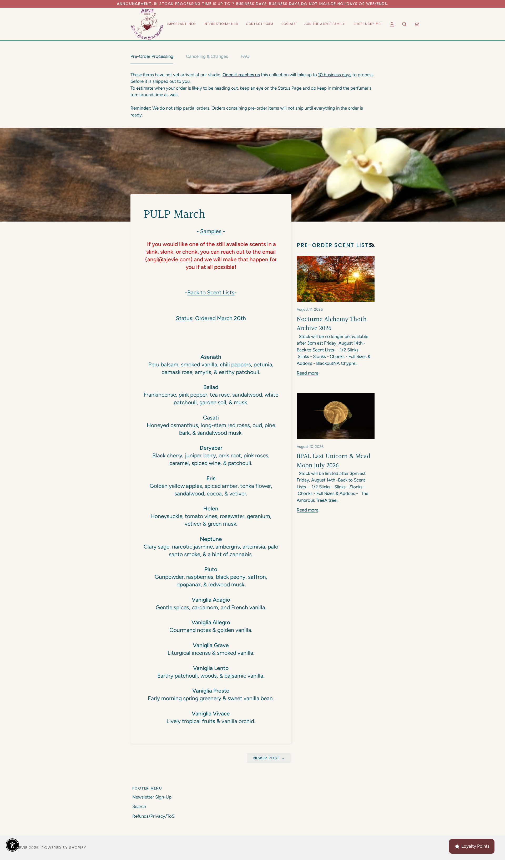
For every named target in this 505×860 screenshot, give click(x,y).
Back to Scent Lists (210, 292)
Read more (307, 373)
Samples (210, 231)
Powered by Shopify (64, 847)
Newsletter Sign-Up (151, 797)
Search (139, 806)
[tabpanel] (252, 95)
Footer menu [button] (147, 788)
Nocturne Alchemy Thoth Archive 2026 (332, 324)
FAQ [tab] (245, 56)
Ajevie (21, 847)
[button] (181, 24)
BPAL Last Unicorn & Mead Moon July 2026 (333, 460)
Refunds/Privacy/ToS (153, 816)
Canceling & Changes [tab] (207, 56)
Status (184, 318)
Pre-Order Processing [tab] (151, 56)
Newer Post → (269, 758)
